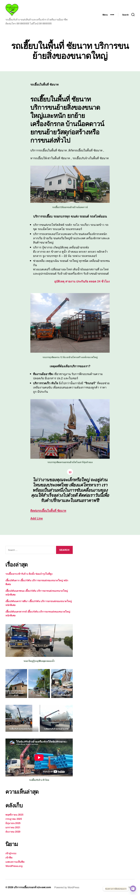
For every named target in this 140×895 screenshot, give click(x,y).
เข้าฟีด (9, 857)
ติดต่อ (48, 510)
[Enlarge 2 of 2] (69, 672)
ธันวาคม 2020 (12, 831)
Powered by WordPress (66, 887)
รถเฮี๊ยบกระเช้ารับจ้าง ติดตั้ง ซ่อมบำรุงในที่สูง (28, 573)
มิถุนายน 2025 (13, 823)
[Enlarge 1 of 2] (46, 672)
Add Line (36, 518)
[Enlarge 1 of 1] (28, 708)
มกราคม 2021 (12, 827)
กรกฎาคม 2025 (13, 819)
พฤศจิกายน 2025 (14, 814)
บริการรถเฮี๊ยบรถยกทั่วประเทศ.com (32, 887)
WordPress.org (14, 866)
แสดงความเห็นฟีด (15, 861)
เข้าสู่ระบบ (10, 853)
